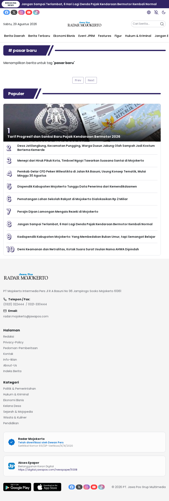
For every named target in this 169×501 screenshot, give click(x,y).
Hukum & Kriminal (16, 394)
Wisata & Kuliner (15, 417)
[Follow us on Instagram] (21, 12)
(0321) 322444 (13, 304)
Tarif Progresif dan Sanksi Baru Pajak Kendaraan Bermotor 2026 (63, 136)
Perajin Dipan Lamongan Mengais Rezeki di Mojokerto (57, 212)
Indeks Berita (12, 371)
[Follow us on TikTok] (36, 12)
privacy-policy (13, 342)
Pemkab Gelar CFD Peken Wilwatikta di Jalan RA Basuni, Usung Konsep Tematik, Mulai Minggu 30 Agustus (81, 173)
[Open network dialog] (149, 12)
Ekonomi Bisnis (13, 400)
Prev (78, 80)
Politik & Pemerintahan (19, 389)
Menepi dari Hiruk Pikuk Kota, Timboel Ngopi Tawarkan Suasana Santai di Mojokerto (80, 160)
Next (91, 80)
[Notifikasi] (156, 12)
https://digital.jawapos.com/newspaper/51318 (47, 469)
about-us (10, 365)
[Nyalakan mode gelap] (163, 12)
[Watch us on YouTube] (29, 12)
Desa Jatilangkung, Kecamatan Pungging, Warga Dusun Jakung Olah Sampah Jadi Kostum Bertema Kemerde (86, 148)
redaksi (8, 336)
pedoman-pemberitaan (20, 348)
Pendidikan (11, 423)
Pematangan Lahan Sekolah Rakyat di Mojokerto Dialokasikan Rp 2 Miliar (72, 199)
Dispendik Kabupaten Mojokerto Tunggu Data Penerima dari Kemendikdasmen (77, 186)
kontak (8, 354)
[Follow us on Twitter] (14, 12)
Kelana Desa (12, 406)
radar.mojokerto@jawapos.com (25, 316)
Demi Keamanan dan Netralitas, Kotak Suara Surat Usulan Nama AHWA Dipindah (78, 249)
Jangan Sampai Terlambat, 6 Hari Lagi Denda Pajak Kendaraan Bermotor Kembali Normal (85, 224)
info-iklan (10, 360)
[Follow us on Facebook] (6, 12)
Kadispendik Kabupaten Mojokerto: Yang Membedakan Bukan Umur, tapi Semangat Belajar (86, 237)
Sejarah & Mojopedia (18, 412)
